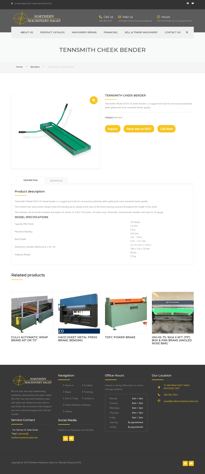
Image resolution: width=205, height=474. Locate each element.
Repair (68, 391)
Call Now (166, 129)
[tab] (30, 180)
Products (88, 385)
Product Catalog (52, 32)
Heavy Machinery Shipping (77, 404)
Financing (111, 32)
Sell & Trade (71, 398)
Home (19, 66)
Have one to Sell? (139, 129)
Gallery (68, 411)
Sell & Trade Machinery (141, 32)
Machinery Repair (84, 32)
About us (26, 32)
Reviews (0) (56, 181)
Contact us (172, 32)
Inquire (113, 129)
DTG (79, 462)
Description (30, 180)
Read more (32, 312)
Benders (35, 66)
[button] (94, 100)
